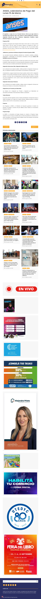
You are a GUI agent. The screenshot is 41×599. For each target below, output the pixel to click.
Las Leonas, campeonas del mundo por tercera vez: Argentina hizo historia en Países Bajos (11, 147)
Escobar (5, 165)
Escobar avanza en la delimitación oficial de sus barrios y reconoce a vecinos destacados (11, 170)
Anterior (6, 126)
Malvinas (24, 143)
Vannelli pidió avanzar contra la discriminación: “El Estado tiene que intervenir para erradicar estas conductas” (29, 241)
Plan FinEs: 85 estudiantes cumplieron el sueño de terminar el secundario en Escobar (29, 218)
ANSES (14, 15)
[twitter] (17, 0)
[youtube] (21, 0)
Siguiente (34, 126)
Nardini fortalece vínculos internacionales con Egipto (11, 239)
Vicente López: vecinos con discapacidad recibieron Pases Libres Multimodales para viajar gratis (11, 218)
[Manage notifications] (2, 597)
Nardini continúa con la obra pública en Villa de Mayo (28, 147)
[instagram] (23, 0)
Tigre (28, 268)
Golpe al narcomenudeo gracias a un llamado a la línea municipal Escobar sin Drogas (11, 264)
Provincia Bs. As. (11, 190)
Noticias (17, 15)
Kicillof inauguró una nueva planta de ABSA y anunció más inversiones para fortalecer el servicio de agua (11, 195)
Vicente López (29, 190)
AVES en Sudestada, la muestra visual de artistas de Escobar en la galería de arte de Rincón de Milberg (29, 273)
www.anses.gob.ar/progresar (9, 49)
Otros (10, 143)
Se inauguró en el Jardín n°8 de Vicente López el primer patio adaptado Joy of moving (29, 195)
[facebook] (19, 0)
